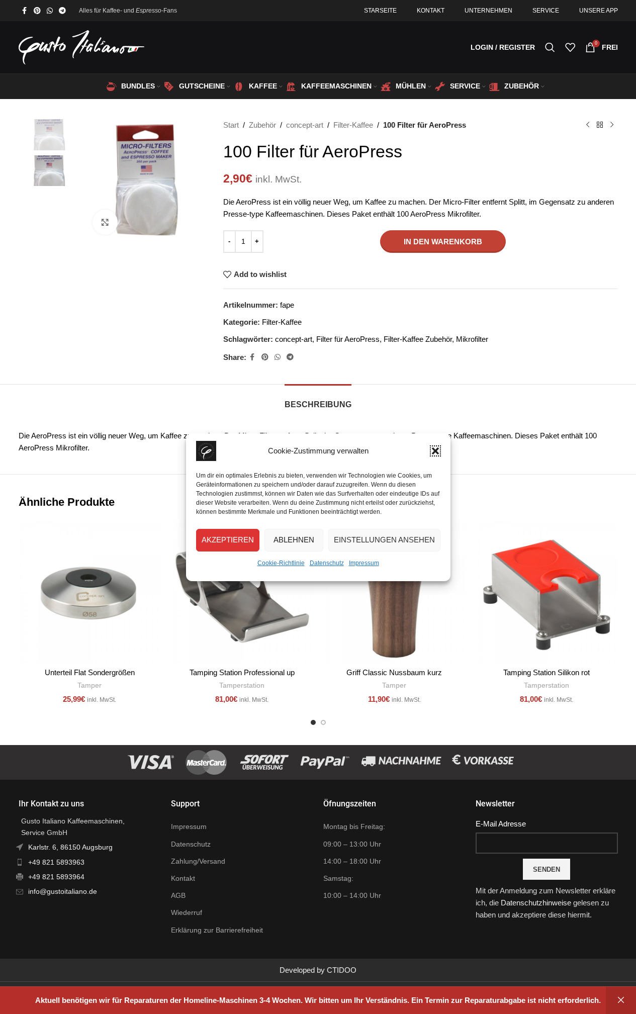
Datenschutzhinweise (536, 902)
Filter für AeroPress (348, 339)
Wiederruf (186, 912)
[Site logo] (81, 46)
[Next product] (612, 125)
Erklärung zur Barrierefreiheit (217, 930)
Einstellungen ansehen (384, 539)
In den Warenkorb (443, 241)
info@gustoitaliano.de (62, 891)
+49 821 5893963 (56, 862)
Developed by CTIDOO (318, 970)
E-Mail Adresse (501, 823)
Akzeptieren (228, 539)
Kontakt (183, 878)
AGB (178, 895)
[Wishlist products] (570, 47)
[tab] (318, 399)
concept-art (304, 125)
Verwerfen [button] (621, 1000)
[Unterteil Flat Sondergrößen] (90, 591)
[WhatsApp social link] (50, 11)
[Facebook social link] (25, 11)
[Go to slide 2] (323, 722)
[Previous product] (588, 125)
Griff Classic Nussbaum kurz (394, 672)
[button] (435, 451)
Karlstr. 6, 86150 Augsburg (70, 847)
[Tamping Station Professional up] (242, 591)
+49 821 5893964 (56, 877)
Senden (546, 869)
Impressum (364, 563)
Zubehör (262, 125)
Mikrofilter (472, 339)
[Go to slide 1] (313, 722)
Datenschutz (327, 563)
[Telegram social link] (62, 11)
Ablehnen (294, 539)
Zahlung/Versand (198, 861)
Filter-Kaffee (353, 125)
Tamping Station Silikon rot (546, 672)
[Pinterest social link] (37, 11)
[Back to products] (600, 125)
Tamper (89, 685)
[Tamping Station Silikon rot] (547, 591)
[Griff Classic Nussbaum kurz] (394, 591)
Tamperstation (241, 685)
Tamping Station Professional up (242, 672)
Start (231, 125)
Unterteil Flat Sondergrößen (90, 672)
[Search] (550, 47)
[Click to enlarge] (105, 222)
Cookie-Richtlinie (281, 563)
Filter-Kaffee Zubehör (418, 339)
